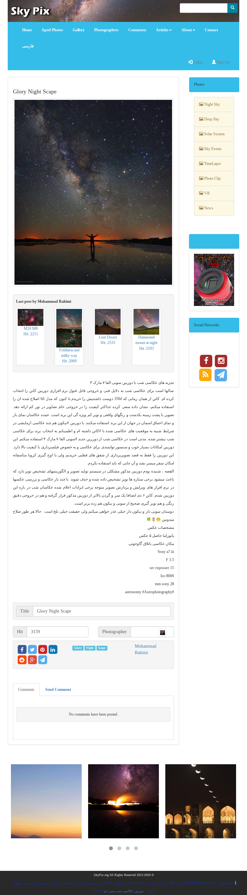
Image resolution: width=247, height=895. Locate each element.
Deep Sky (211, 119)
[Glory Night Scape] (93, 192)
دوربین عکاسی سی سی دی (124, 891)
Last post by (43, 301)
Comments (26, 689)
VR (206, 193)
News (208, 208)
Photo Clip (212, 178)
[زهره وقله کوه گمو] (46, 801)
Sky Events (212, 149)
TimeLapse (212, 163)
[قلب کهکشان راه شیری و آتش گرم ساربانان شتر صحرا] (123, 801)
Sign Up (223, 62)
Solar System (213, 134)
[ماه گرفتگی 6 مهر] (200, 801)
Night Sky (211, 104)
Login (197, 62)
